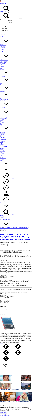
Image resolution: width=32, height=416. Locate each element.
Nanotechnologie (2, 153)
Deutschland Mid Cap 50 (3, 62)
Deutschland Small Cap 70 (3, 61)
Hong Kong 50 (2, 69)
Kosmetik (1, 149)
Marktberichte (2, 48)
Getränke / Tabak (2, 141)
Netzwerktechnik (2, 154)
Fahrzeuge (1, 138)
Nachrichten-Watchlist (3, 216)
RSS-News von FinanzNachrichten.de (5, 415)
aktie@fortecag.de (2, 278)
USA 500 (1, 64)
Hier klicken (1, 343)
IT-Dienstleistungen (2, 147)
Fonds (13, 178)
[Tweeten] (18, 349)
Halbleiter (1, 142)
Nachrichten (1, 35)
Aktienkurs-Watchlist (3, 217)
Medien (1, 83)
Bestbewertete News (2, 46)
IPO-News (1, 51)
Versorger (1, 160)
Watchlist (13, 214)
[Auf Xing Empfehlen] (6, 355)
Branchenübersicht (2, 76)
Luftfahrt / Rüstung (2, 151)
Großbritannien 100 (2, 66)
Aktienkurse (1, 98)
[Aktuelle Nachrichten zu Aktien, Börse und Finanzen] (3, 11)
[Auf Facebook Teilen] (6, 349)
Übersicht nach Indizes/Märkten (4, 60)
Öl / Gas (1, 155)
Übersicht (1, 215)
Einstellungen (2, 218)
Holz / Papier (2, 144)
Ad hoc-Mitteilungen (3, 3)
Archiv (1, 84)
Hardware (1, 143)
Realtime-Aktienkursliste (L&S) (4, 99)
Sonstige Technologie (3, 158)
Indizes (1, 59)
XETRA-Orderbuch (2, 107)
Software (1, 157)
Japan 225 (1, 68)
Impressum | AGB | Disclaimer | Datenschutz (5, 414)
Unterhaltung (2, 159)
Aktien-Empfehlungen (8, 411)
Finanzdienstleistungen (3, 139)
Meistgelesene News (2, 47)
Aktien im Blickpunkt (3, 45)
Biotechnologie (2, 134)
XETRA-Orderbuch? (3, 108)
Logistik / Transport (2, 150)
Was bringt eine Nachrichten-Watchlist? (5, 219)
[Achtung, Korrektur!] (7, 331)
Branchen (1, 131)
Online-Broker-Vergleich (3, 100)
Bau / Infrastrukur (2, 133)
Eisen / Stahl (1, 136)
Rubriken (1, 44)
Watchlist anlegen (2, 220)
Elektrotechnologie (2, 137)
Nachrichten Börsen (2, 411)
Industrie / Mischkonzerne (3, 146)
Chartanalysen (2, 50)
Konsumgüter (2, 148)
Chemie (1, 135)
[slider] (1, 232)
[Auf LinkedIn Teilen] (18, 355)
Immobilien (1, 145)
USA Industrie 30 (2, 63)
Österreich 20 (2, 123)
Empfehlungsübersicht (3, 49)
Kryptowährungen (2, 202)
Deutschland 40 (2, 116)
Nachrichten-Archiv (4, 412)
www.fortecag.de (7, 278)
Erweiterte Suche (3, 34)
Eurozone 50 (1, 65)
